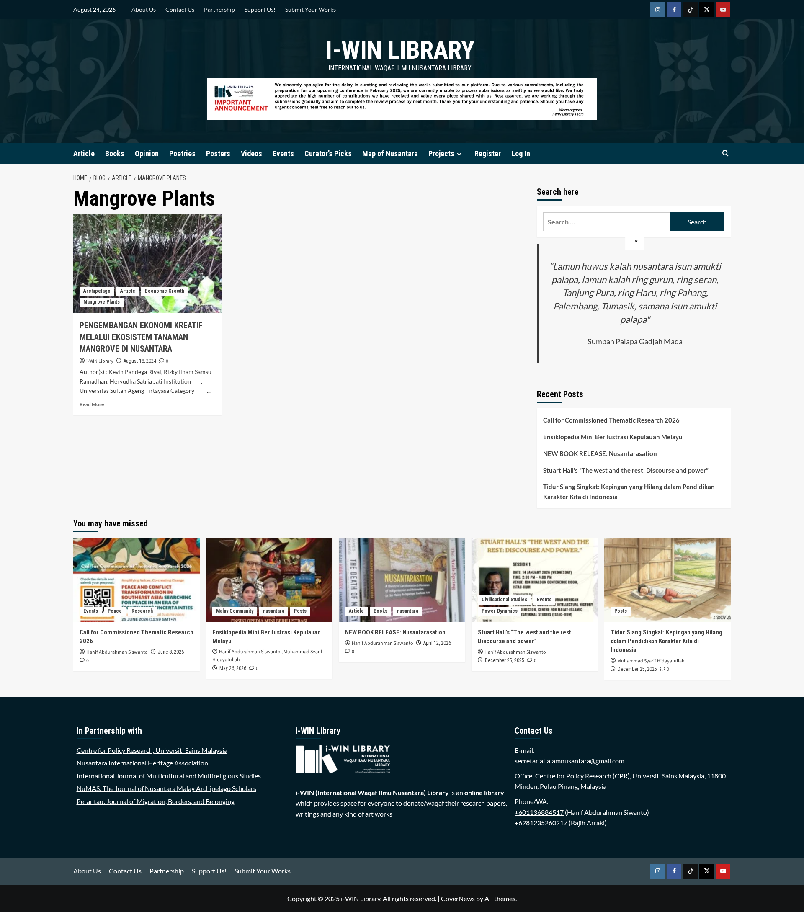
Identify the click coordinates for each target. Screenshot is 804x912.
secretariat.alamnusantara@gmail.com (569, 761)
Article (84, 153)
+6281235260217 (541, 823)
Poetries (182, 153)
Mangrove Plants (101, 302)
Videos (251, 153)
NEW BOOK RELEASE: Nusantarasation (600, 453)
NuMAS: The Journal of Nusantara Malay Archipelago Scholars (166, 788)
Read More (92, 404)
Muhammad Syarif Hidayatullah (651, 661)
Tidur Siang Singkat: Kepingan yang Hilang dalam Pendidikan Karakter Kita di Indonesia (629, 491)
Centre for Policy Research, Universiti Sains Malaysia (152, 750)
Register (487, 153)
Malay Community (234, 611)
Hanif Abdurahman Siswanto (117, 652)
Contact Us (179, 9)
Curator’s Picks (328, 153)
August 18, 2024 (140, 361)
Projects (441, 153)
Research (142, 611)
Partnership (219, 9)
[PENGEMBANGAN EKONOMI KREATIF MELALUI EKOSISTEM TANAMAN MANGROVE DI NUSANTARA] (147, 263)
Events (283, 153)
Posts (300, 611)
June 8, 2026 (171, 652)
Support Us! (260, 9)
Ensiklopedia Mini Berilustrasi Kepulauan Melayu (613, 437)
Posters (218, 153)
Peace (115, 611)
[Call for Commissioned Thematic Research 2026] (136, 580)
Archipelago (97, 291)
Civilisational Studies (504, 600)
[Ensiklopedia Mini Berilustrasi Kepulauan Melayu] (269, 580)
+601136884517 (539, 812)
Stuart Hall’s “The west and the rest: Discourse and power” (626, 470)
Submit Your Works (310, 9)
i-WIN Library (399, 50)
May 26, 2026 (232, 668)
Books (114, 153)
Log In (520, 153)
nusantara (273, 611)
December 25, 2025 (504, 660)
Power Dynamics (500, 611)
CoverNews (458, 898)
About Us (143, 9)
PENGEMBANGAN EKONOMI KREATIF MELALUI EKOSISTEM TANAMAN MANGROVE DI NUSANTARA (141, 337)
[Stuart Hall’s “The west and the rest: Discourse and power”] (535, 580)
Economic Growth (164, 291)
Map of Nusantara (390, 153)
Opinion (147, 153)
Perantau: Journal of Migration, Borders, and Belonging (155, 801)
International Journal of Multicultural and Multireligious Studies (169, 776)
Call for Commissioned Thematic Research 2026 (611, 420)
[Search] (725, 153)
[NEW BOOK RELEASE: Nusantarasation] (402, 580)
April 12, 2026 (437, 643)
